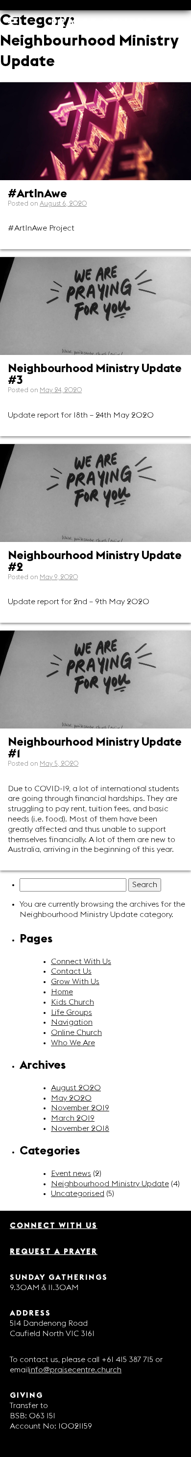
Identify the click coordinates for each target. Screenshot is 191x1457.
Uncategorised (77, 1194)
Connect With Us (81, 961)
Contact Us (71, 971)
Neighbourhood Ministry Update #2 (95, 561)
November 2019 (80, 1108)
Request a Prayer (53, 1251)
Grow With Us (75, 982)
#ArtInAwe (37, 194)
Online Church (76, 1032)
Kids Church (72, 1002)
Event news (71, 1173)
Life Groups (71, 1012)
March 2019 (73, 1118)
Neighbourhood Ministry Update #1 (95, 748)
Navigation (72, 1022)
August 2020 (76, 1088)
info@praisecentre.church (75, 1370)
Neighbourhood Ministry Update (110, 1184)
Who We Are (73, 1043)
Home (62, 992)
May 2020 (71, 1098)
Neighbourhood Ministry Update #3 (95, 374)
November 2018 (80, 1128)
